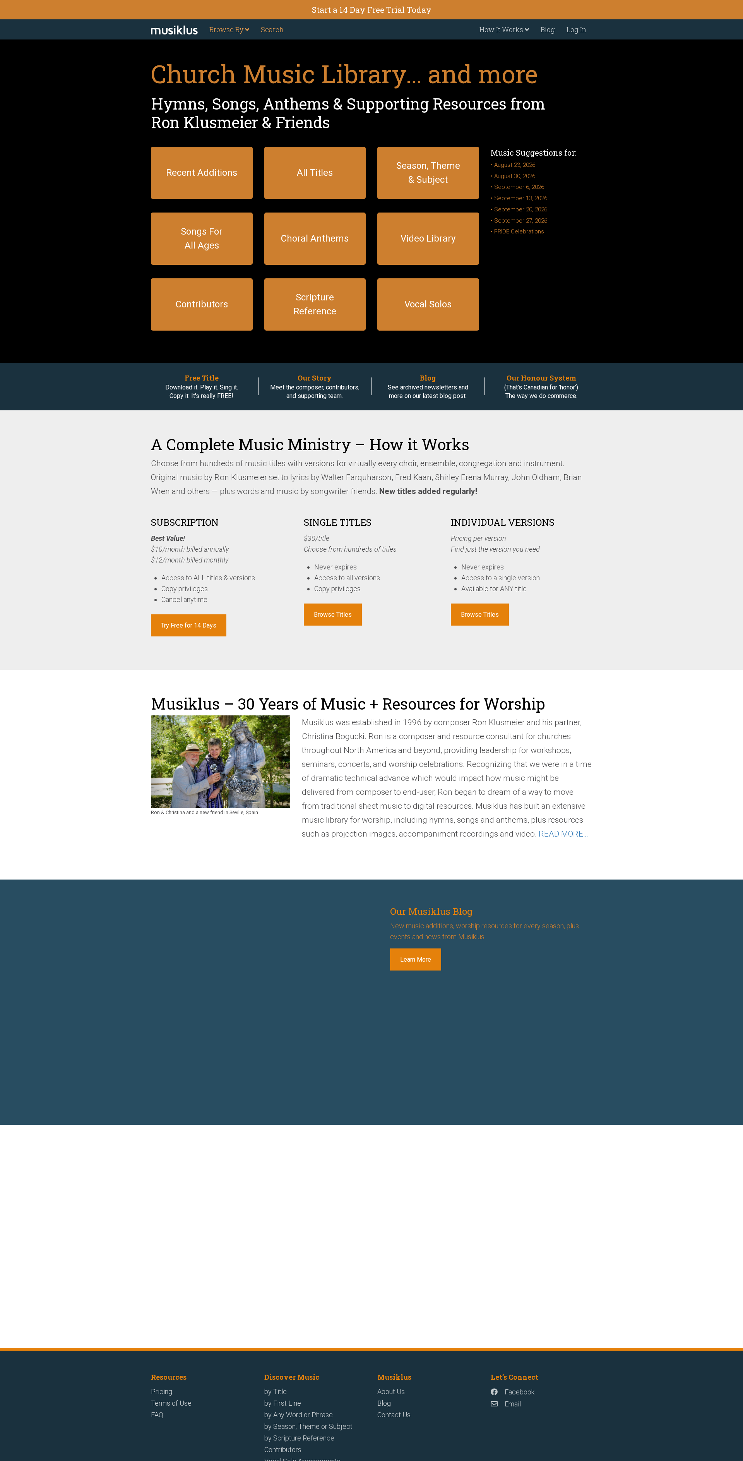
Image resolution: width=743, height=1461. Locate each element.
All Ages (202, 245)
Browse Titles (333, 614)
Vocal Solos (428, 304)
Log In (576, 29)
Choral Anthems (315, 238)
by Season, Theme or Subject (308, 1426)
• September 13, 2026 (519, 198)
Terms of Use (171, 1403)
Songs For (202, 231)
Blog (548, 29)
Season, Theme (428, 165)
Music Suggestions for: (534, 152)
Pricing (161, 1391)
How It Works (502, 29)
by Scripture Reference (299, 1438)
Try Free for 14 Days (188, 625)
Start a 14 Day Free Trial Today (371, 9)
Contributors (202, 304)
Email (513, 1404)
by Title (275, 1391)
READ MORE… (563, 834)
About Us (391, 1391)
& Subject (428, 179)
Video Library (428, 238)
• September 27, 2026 (519, 220)
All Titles (315, 172)
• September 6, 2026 (517, 186)
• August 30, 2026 (513, 176)
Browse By (227, 29)
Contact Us (394, 1415)
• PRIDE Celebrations (517, 231)
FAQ (157, 1415)
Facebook (519, 1392)
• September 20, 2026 (519, 209)
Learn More (415, 959)
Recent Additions (201, 172)
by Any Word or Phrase (298, 1415)
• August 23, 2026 (513, 164)
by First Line (282, 1403)
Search (272, 29)
